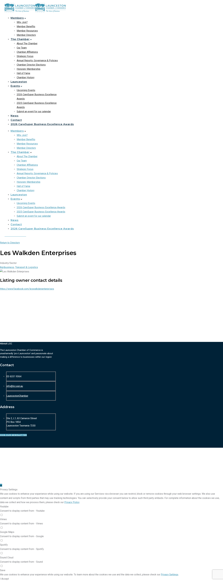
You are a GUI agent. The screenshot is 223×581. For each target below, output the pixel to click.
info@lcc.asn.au (15, 386)
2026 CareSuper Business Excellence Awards (42, 124)
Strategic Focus (25, 56)
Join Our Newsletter (13, 435)
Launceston (19, 81)
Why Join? (22, 22)
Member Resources (27, 30)
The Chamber (20, 39)
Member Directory (26, 35)
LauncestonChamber (17, 395)
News (15, 115)
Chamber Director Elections (31, 64)
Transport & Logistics (26, 267)
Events (15, 86)
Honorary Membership (28, 69)
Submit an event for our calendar (34, 111)
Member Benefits (26, 26)
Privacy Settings (169, 574)
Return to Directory (10, 242)
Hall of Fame (23, 73)
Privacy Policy (71, 502)
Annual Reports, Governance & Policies (37, 60)
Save (2, 570)
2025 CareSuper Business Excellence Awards (41, 211)
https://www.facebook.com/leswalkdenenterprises (27, 288)
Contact (16, 120)
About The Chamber (27, 43)
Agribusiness (7, 267)
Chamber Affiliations (27, 52)
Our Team (22, 47)
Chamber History (25, 77)
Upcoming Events (26, 90)
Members (17, 18)
